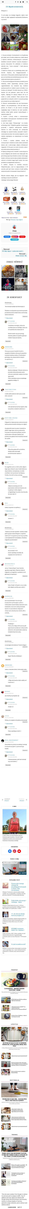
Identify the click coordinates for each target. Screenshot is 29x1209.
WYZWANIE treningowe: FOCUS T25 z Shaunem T (17, 929)
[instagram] (17, 2)
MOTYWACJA (14, 1080)
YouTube (22, 236)
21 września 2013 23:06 (12, 677)
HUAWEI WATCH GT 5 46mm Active (14, 202)
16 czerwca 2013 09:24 (9, 666)
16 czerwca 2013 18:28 (9, 717)
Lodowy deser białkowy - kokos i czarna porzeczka (19, 1016)
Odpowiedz (25, 316)
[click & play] (14, 874)
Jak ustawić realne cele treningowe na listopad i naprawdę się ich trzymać (17, 1110)
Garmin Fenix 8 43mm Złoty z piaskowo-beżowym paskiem (22, 202)
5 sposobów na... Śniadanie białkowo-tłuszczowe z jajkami (14, 989)
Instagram (14, 236)
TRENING (14, 1134)
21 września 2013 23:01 (12, 323)
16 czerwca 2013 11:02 (9, 693)
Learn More (12, 1207)
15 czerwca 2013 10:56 (9, 464)
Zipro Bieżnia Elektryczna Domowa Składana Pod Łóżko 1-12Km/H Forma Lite (14, 192)
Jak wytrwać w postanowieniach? (19, 1056)
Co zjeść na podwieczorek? (18, 944)
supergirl (8, 596)
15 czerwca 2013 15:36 (9, 529)
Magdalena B (10, 564)
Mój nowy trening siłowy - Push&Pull (7, 288)
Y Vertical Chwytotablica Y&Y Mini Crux (22, 192)
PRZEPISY (14, 970)
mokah (7, 691)
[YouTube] (19, 851)
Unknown (8, 347)
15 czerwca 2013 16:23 (9, 565)
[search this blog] (27, 2)
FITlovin (11, 321)
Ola (6, 503)
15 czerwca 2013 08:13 (9, 348)
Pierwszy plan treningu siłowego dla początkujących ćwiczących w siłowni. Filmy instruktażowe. (18, 887)
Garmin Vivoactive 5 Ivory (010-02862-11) (10, 212)
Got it (20, 1207)
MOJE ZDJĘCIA (19, 219)
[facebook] (15, 2)
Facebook (7, 236)
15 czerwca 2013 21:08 (9, 598)
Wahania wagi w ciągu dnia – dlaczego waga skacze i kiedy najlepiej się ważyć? (14, 1099)
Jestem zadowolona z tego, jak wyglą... (8, 274)
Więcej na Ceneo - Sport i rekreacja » (10, 217)
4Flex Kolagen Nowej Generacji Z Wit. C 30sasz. (6, 202)
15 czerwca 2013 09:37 (9, 419)
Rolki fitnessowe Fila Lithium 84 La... (21, 275)
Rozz (7, 462)
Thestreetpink (10, 389)
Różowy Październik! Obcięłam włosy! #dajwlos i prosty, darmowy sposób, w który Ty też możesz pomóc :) (19, 1064)
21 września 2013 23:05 (12, 621)
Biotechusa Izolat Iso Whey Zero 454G (18, 212)
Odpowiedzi (9, 318)
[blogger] (20, 2)
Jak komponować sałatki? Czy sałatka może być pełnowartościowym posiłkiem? (19, 1008)
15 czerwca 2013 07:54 (9, 303)
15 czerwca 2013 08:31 (9, 391)
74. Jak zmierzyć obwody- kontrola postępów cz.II (18, 914)
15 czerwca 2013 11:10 (9, 505)
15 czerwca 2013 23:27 (9, 642)
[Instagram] (14, 851)
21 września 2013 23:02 (12, 367)
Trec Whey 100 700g (6, 192)
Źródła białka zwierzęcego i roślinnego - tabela (18, 901)
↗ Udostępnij (14, 239)
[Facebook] (10, 851)
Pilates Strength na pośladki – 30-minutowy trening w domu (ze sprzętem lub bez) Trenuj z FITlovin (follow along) (19, 1166)
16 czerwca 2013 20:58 (9, 742)
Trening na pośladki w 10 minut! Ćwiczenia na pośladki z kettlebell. (18, 1182)
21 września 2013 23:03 (12, 446)
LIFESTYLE (13, 219)
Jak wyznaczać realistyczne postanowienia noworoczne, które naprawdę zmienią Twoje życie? (14, 1044)
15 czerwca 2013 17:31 (12, 548)
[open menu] (3, 2)
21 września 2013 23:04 (12, 483)
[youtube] (22, 2)
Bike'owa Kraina (11, 418)
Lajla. (7, 716)
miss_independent (11, 740)
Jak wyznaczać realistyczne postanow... (21, 288)
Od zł (6, 194)
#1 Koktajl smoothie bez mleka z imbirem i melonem (19, 1000)
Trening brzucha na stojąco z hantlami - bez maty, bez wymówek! (18, 1174)
